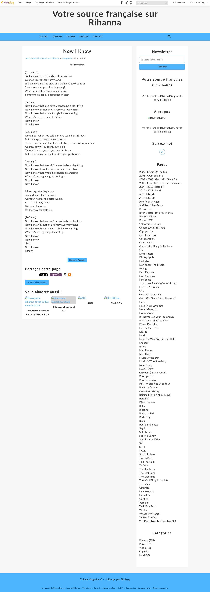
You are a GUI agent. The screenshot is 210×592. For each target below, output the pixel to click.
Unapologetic (146, 491)
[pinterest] (131, 2)
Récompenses (147, 402)
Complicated (146, 242)
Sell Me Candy (147, 436)
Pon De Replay (147, 380)
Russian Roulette (148, 424)
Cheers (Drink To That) (152, 228)
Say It (142, 428)
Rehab (142, 406)
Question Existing (149, 391)
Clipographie (146, 231)
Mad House (146, 350)
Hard (142, 302)
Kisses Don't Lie (148, 324)
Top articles (87, 588)
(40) (144, 551)
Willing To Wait (147, 517)
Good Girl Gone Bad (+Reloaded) (157, 298)
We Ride (144, 510)
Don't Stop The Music (151, 265)
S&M (142, 447)
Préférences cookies (160, 588)
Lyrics (142, 346)
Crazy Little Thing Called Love (156, 246)
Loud (142, 335)
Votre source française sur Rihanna (105, 18)
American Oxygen (149, 202)
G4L (141, 291)
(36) (144, 555)
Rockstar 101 (146, 413)
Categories (67, 58)
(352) (147, 540)
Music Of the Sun (149, 358)
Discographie (146, 257)
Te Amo (143, 465)
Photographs (146, 376)
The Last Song (147, 473)
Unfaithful (144, 495)
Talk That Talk (146, 462)
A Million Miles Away (151, 205)
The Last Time (147, 477)
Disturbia (144, 261)
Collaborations (147, 239)
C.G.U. (120, 588)
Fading (143, 268)
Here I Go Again (148, 309)
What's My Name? (149, 514)
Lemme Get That (148, 328)
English (83, 37)
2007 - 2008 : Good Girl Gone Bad (158, 179)
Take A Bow (145, 458)
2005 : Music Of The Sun (153, 172)
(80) (145, 544)
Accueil (43, 37)
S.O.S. (142, 451)
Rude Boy (144, 417)
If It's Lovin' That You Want (154, 320)
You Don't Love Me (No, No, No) (157, 521)
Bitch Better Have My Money (156, 213)
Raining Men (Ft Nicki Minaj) (155, 395)
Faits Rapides (146, 272)
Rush (142, 421)
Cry (141, 250)
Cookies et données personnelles (138, 588)
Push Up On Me (148, 387)
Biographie (145, 209)
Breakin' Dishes (148, 216)
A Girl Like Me (147, 194)
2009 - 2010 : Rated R (151, 187)
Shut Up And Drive (150, 439)
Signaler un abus (109, 588)
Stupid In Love (147, 454)
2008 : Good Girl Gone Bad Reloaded (160, 183)
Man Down (145, 354)
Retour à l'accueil (77, 260)
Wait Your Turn (147, 506)
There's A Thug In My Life (153, 480)
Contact (98, 37)
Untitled (143, 499)
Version (143, 503)
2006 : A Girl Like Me (151, 176)
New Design (146, 365)
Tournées (144, 484)
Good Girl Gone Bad (150, 294)
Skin (141, 443)
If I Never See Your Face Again (156, 317)
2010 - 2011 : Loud (150, 190)
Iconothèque (146, 313)
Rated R (143, 398)
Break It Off (146, 220)
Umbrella (144, 488)
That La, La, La (147, 469)
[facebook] (121, 2)
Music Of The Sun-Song (152, 361)
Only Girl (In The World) (152, 372)
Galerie (71, 37)
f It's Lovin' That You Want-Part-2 (158, 283)
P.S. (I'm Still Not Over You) (154, 384)
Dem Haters (146, 254)
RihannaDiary (167, 96)
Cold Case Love (148, 235)
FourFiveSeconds (149, 287)
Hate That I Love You (151, 306)
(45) (145, 548)
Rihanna (143, 410)
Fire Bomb (145, 280)
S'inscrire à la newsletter (36, 282)
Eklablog (125, 579)
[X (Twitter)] (126, 2)
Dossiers (57, 37)
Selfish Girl (145, 432)
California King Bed (150, 224)
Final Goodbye (147, 276)
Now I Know (146, 369)
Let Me (143, 332)
